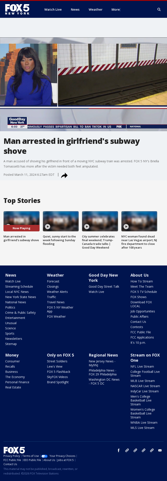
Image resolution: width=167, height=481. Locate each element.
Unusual (11, 323)
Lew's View (54, 366)
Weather (55, 275)
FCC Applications (142, 337)
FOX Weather (56, 316)
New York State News (20, 297)
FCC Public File (140, 332)
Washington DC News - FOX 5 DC (104, 381)
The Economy (15, 377)
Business (11, 372)
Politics (10, 307)
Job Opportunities (142, 311)
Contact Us (138, 322)
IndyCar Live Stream (144, 391)
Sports (9, 333)
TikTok (135, 450)
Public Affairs (139, 316)
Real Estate (13, 387)
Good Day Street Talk (104, 286)
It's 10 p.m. (138, 342)
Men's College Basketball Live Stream (141, 400)
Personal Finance (17, 382)
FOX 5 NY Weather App (60, 309)
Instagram (127, 450)
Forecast (53, 281)
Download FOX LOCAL (141, 304)
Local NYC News (17, 292)
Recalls (10, 366)
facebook (118, 450)
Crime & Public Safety (20, 312)
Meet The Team (141, 286)
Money (11, 355)
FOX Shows (138, 297)
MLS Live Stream (142, 428)
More (116, 9)
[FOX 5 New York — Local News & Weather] (19, 9)
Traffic (51, 297)
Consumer (12, 361)
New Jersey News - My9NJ (102, 363)
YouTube (143, 450)
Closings (53, 286)
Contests (136, 327)
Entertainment (15, 318)
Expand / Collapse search (159, 9)
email (160, 450)
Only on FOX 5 (60, 355)
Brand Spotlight (58, 382)
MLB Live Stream (142, 381)
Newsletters (13, 339)
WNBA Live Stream (143, 422)
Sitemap (11, 344)
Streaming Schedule (19, 286)
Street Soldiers (57, 361)
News (10, 275)
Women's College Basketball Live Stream (142, 413)
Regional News (103, 355)
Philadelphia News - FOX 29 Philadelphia (103, 372)
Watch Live (13, 281)
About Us (139, 275)
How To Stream (141, 281)
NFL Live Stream (142, 366)
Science (10, 328)
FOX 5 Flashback (58, 372)
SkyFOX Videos (57, 377)
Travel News (56, 302)
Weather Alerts (57, 292)
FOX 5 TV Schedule (143, 292)
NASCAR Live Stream (145, 386)
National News (15, 302)
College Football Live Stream (145, 374)
